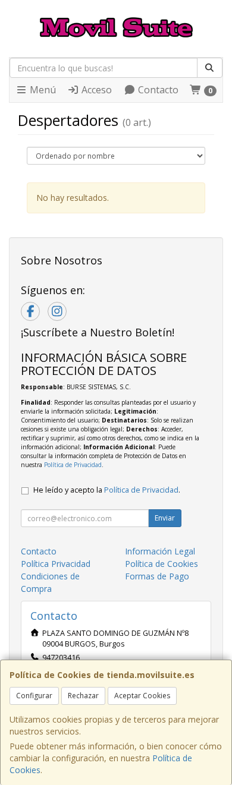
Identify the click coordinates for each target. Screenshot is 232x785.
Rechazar (83, 696)
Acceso (95, 89)
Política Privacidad (55, 563)
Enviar (165, 518)
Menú (41, 89)
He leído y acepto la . (106, 490)
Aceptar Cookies (142, 696)
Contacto (157, 89)
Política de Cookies (161, 563)
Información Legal (160, 551)
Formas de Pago (157, 576)
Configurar (34, 696)
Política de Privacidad (73, 465)
